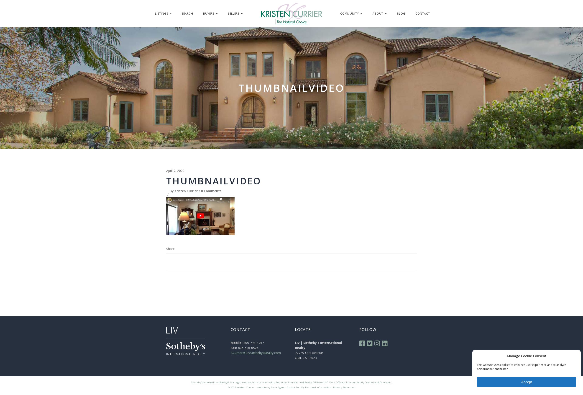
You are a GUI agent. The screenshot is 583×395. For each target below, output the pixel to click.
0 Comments (211, 191)
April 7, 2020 (175, 170)
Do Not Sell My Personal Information (309, 387)
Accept (526, 382)
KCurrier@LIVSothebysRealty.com (256, 353)
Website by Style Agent (271, 387)
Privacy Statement (344, 387)
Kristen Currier (186, 191)
